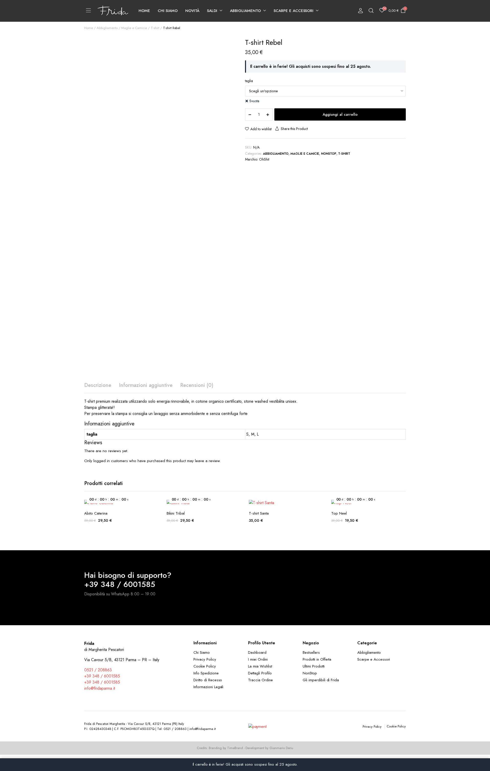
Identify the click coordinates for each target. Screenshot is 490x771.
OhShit (264, 159)
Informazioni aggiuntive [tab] (146, 385)
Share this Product (294, 128)
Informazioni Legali (208, 687)
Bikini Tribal (176, 513)
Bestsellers (311, 652)
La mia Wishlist (260, 666)
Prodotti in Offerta (317, 659)
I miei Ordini (258, 659)
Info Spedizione (206, 673)
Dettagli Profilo (260, 673)
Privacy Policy (204, 659)
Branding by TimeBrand (226, 748)
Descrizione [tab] (97, 385)
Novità (192, 11)
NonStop (328, 153)
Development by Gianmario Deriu (269, 748)
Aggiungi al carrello (340, 114)
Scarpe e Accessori (293, 11)
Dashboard (257, 652)
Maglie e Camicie (134, 27)
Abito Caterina (95, 513)
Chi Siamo (168, 11)
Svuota (254, 100)
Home (144, 11)
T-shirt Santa (259, 513)
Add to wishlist (261, 129)
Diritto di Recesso (207, 680)
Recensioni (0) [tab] (196, 385)
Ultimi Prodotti (314, 666)
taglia (249, 80)
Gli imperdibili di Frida (321, 680)
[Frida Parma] (112, 11)
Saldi (212, 11)
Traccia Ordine (260, 680)
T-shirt (155, 27)
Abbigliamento (245, 11)
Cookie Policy (204, 666)
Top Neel (339, 513)
